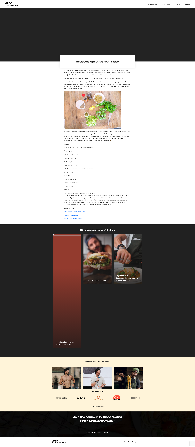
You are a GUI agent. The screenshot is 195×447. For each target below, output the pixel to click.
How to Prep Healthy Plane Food (74, 211)
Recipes (177, 4)
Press (187, 4)
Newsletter (152, 4)
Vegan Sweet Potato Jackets (73, 218)
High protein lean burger (96, 280)
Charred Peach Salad (71, 215)
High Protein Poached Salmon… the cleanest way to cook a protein (127, 278)
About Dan (166, 4)
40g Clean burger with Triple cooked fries (64, 343)
